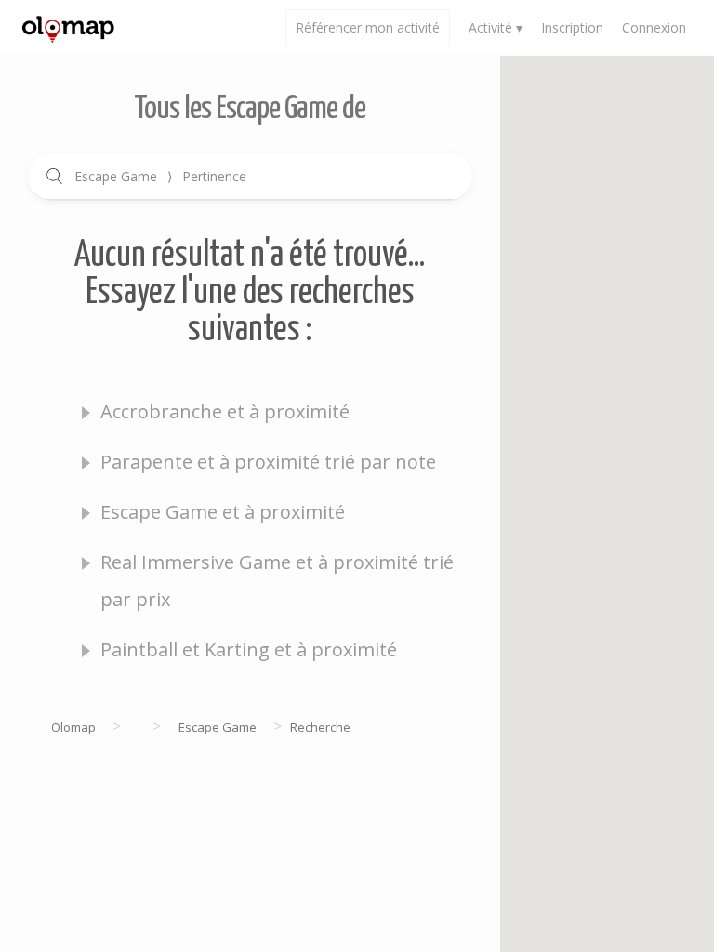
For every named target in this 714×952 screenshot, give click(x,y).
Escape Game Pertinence (160, 176)
